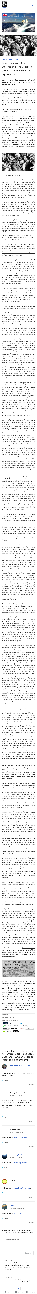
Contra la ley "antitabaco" (22, 1188)
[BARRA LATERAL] (19, 1289)
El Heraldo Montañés (20, 1137)
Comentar (28, 1253)
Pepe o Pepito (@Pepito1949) (20, 1065)
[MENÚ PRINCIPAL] (32, 5)
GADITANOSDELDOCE (21, 1213)
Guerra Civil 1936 (7, 59)
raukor (12, 1205)
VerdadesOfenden (8, 1017)
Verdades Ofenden (6, 7)
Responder (32, 1084)
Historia (16, 59)
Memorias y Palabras (17, 1155)
